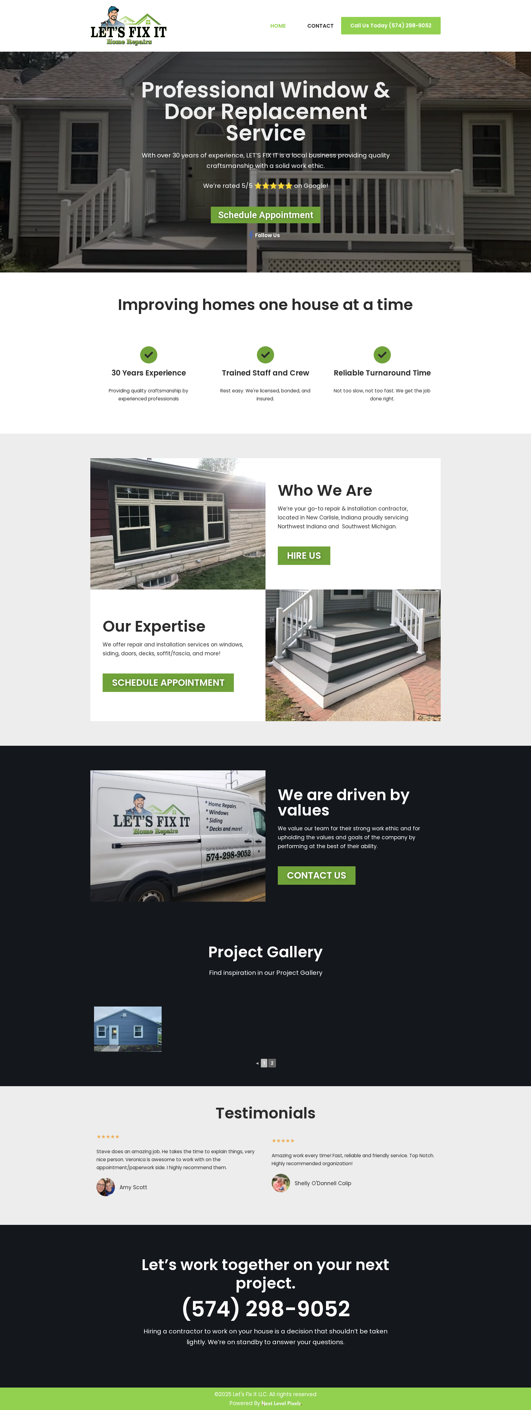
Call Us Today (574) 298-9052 (390, 25)
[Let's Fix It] (128, 26)
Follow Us (267, 235)
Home (278, 26)
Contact (320, 26)
